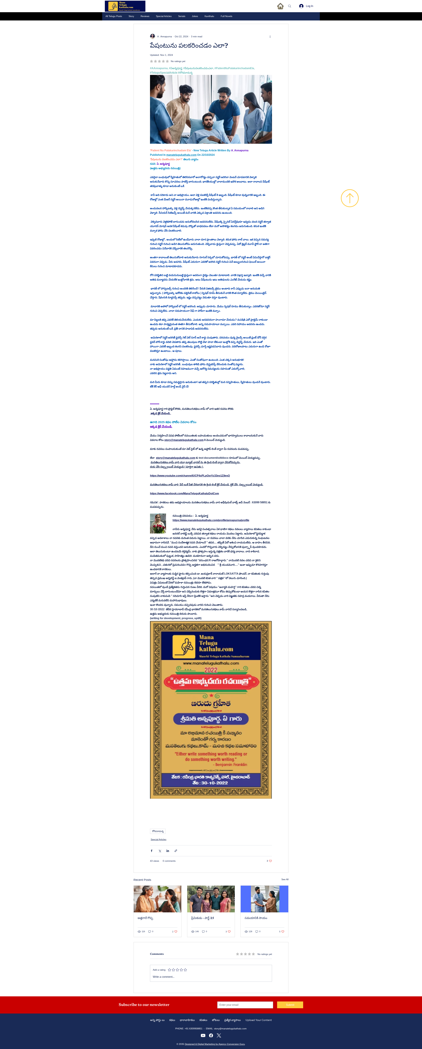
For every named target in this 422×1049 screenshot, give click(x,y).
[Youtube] (203, 1035)
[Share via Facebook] (151, 850)
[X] (219, 1035)
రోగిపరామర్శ (158, 831)
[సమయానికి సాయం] (264, 899)
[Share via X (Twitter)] (159, 850)
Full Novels (226, 16)
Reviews (145, 16)
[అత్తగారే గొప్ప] (157, 899)
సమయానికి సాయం (256, 918)
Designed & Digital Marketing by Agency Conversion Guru (215, 1044)
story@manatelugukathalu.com (230, 1028)
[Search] (289, 6)
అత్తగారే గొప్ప (146, 918)
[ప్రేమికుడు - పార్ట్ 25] (211, 899)
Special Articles (164, 16)
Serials (181, 16)
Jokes (195, 16)
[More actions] (270, 36)
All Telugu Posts (114, 16)
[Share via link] (175, 850)
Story (131, 16)
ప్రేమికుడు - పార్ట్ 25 (202, 918)
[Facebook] (211, 1035)
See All (284, 879)
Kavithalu (209, 16)
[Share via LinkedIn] (167, 850)
